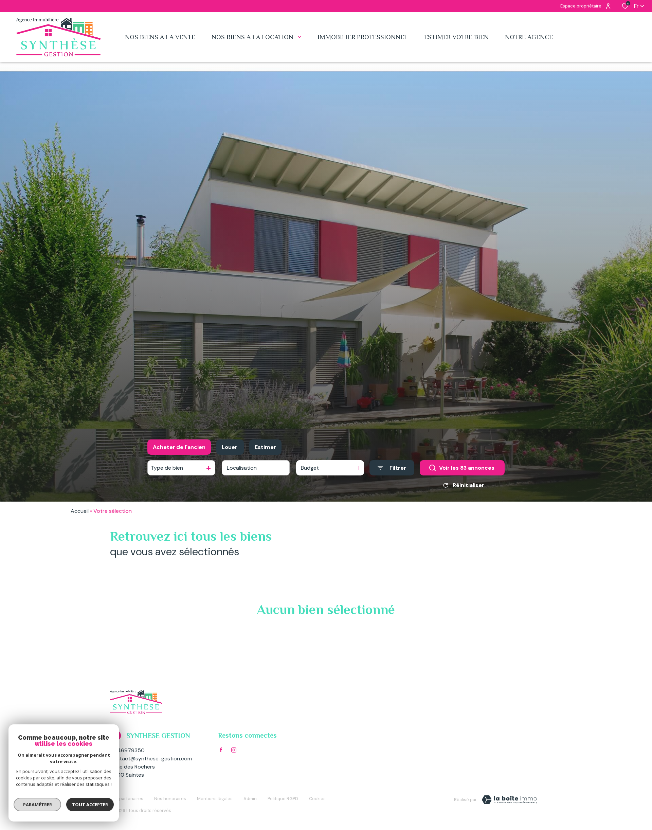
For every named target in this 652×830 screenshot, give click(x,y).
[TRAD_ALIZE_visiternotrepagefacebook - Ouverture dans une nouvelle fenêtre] (221, 749)
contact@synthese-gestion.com (151, 758)
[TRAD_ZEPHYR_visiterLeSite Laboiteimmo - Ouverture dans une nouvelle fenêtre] (509, 799)
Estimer (265, 447)
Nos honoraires (170, 798)
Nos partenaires (126, 798)
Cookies (317, 798)
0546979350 (127, 750)
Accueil (80, 511)
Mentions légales (215, 798)
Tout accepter (90, 804)
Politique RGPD (283, 798)
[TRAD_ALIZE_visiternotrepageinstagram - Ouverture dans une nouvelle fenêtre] (233, 750)
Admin (250, 798)
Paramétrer (37, 804)
